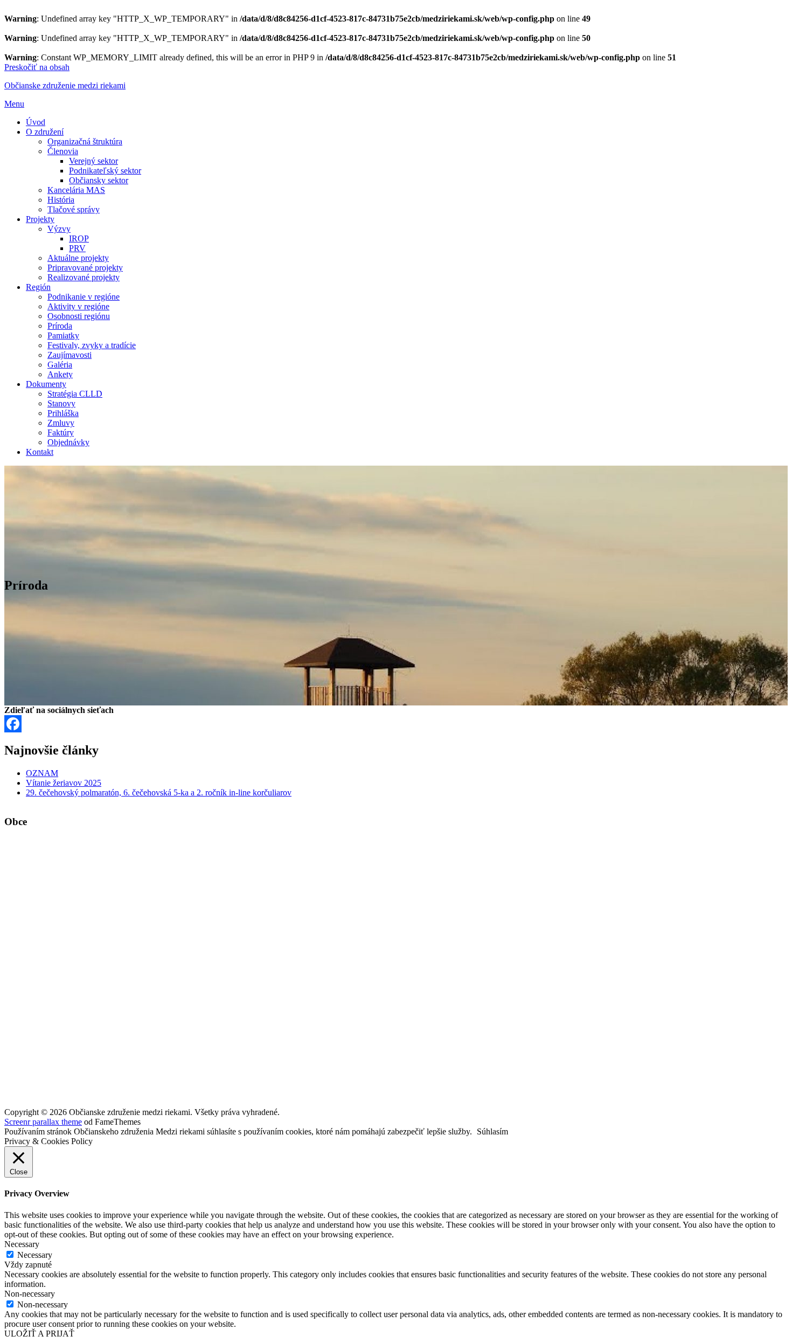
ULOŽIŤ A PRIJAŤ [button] (39, 1333)
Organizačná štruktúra (84, 141)
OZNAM (42, 773)
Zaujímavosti (69, 354)
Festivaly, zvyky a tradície (91, 345)
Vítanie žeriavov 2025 (63, 782)
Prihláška (63, 413)
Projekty (40, 219)
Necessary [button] (21, 1244)
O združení (45, 131)
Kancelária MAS (76, 190)
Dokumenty (46, 384)
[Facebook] (396, 723)
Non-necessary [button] (29, 1293)
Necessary (34, 1254)
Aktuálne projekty (78, 257)
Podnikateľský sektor (105, 170)
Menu (14, 103)
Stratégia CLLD (74, 393)
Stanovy (61, 403)
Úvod (35, 122)
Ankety (60, 374)
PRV (77, 248)
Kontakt (39, 451)
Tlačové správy (73, 209)
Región (38, 287)
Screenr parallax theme (43, 1121)
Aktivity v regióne (78, 306)
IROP (79, 238)
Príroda (59, 325)
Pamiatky (63, 335)
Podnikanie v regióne (83, 296)
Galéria (59, 364)
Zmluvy (60, 422)
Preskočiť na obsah (37, 67)
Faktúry (60, 432)
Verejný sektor (93, 160)
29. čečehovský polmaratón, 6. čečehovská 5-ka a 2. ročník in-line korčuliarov (158, 792)
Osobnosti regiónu (78, 316)
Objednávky (68, 442)
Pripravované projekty (85, 267)
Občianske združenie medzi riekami (65, 85)
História (60, 199)
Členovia (62, 151)
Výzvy (59, 228)
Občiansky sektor (98, 180)
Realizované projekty (83, 277)
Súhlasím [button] (492, 1131)
